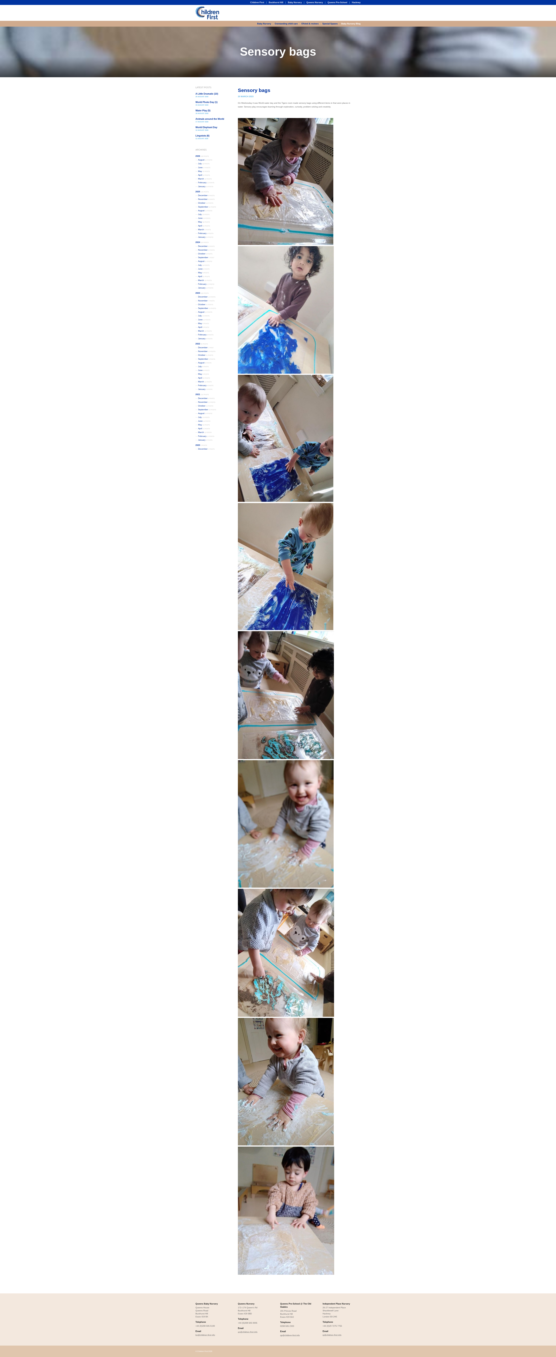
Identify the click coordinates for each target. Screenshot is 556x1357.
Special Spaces (330, 23)
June (204, 167)
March (205, 179)
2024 (202, 242)
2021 (202, 394)
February (206, 182)
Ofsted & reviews (310, 23)
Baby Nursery (295, 2)
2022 (201, 344)
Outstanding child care (286, 23)
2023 (202, 293)
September (207, 207)
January (205, 186)
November (206, 199)
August (205, 160)
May (204, 171)
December (206, 195)
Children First (257, 2)
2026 (202, 156)
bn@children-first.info (205, 1335)
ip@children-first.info (332, 1335)
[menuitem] (265, 24)
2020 (201, 445)
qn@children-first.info (247, 1332)
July (204, 163)
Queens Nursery (314, 2)
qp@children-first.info (290, 1335)
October (205, 203)
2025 (202, 191)
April (204, 175)
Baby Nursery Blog (351, 23)
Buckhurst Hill (276, 2)
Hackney (356, 2)
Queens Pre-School (337, 2)
